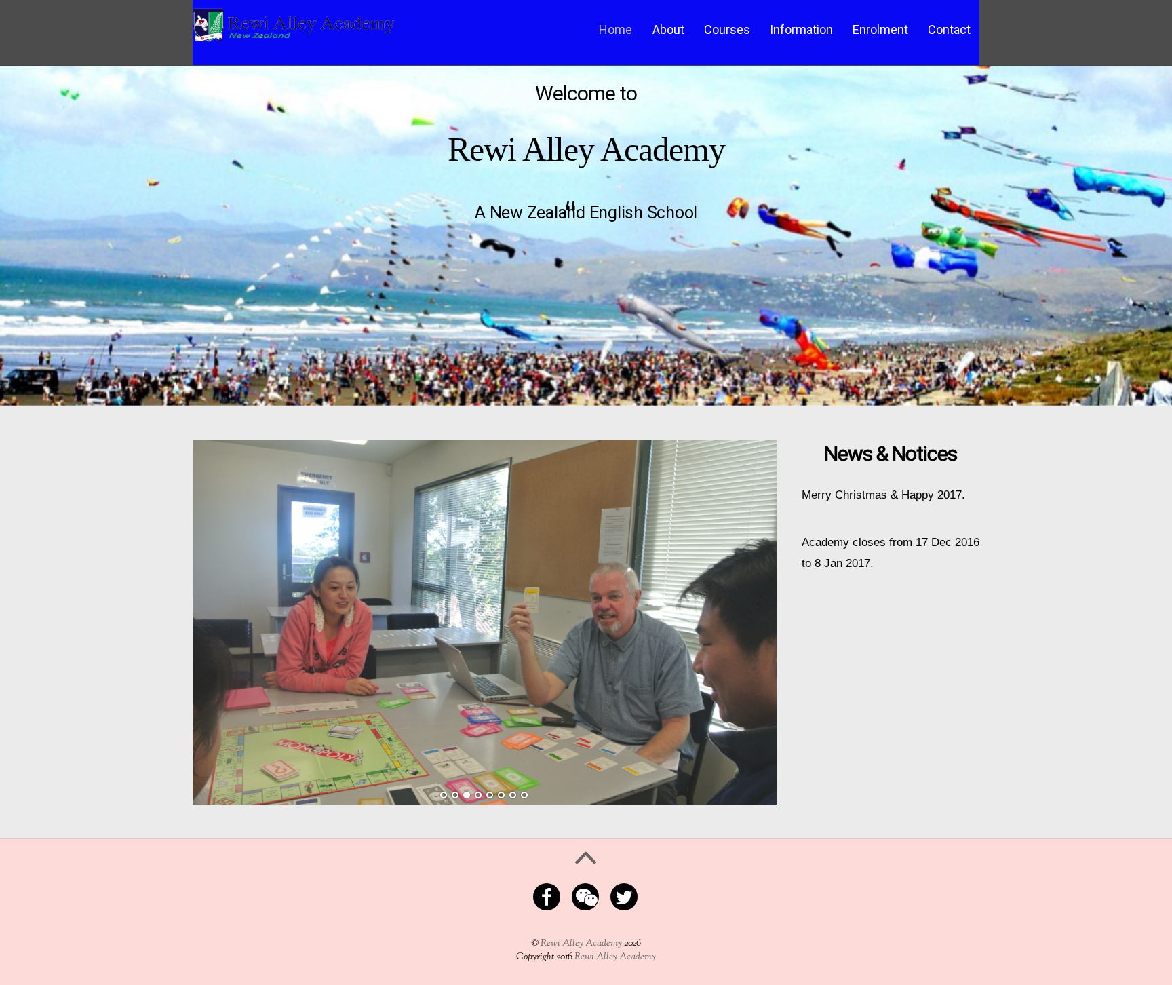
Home (615, 29)
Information (801, 29)
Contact (949, 29)
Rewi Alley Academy (581, 943)
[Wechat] (588, 895)
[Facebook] (549, 895)
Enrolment (880, 29)
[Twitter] (626, 895)
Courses (727, 29)
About (668, 29)
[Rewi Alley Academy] (294, 35)
